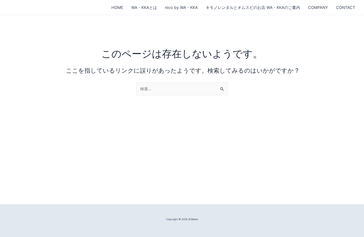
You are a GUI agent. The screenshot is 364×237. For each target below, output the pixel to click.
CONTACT (345, 7)
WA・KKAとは (144, 7)
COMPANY (318, 7)
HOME (117, 7)
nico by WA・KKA (181, 7)
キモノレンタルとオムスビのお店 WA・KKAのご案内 (253, 7)
